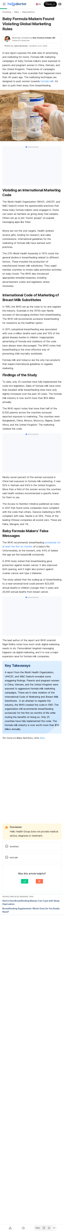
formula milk (47, 81)
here (41, 737)
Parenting (6, 12)
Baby (16, 12)
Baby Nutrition (28, 12)
